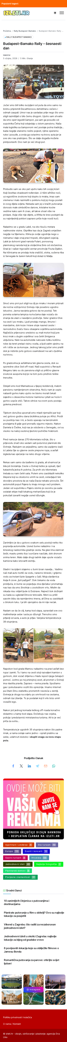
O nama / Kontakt (12, 1024)
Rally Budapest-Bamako (25, 31)
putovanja (28, 3)
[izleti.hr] (16, 12)
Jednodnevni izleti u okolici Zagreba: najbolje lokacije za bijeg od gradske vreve (30, 938)
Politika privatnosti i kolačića (17, 1017)
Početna (7, 31)
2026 (49, 3)
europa (39, 3)
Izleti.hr (6, 55)
